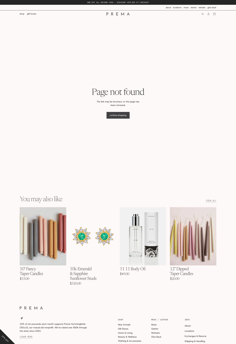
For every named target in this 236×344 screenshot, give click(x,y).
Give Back (211, 7)
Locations (177, 7)
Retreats (201, 7)
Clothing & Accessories (129, 340)
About (168, 7)
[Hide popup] (2, 327)
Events (193, 7)
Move (186, 7)
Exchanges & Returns (195, 336)
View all (211, 200)
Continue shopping (118, 115)
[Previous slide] (24, 236)
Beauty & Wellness (127, 336)
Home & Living (125, 332)
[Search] (203, 14)
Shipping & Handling (195, 341)
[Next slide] (62, 236)
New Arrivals (124, 324)
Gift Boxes (123, 328)
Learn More (26, 336)
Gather (154, 328)
